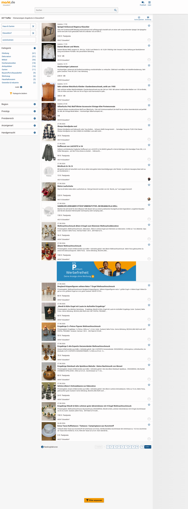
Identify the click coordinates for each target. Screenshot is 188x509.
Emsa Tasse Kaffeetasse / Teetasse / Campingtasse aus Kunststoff (85, 426)
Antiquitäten (19, 66)
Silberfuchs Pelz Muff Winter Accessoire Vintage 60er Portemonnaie (86, 106)
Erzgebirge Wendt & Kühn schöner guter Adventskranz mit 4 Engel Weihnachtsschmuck (94, 406)
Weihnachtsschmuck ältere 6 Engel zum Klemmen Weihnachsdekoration (88, 226)
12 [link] (142, 447)
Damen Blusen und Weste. (68, 47)
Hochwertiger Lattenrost (67, 66)
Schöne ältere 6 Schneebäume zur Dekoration (76, 386)
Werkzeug (19, 76)
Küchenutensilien (19, 63)
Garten (19, 69)
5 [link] (118, 447)
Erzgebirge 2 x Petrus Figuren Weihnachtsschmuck (79, 326)
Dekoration (19, 56)
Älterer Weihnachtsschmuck (69, 246)
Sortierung (148, 19)
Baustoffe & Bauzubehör (19, 73)
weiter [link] (147, 447)
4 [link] (115, 447)
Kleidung (19, 53)
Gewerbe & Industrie (19, 83)
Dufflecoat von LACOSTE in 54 (70, 146)
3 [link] (111, 447)
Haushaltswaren (19, 79)
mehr (17, 87)
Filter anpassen (95, 500)
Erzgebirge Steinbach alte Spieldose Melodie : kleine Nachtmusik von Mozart (89, 366)
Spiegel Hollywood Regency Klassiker (73, 27)
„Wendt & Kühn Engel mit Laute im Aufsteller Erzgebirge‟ (81, 306)
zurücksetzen (8, 40)
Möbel (19, 60)
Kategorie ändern (20, 93)
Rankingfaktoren (51, 447)
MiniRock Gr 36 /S (65, 166)
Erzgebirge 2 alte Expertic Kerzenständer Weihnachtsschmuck (83, 346)
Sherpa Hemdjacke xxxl (67, 126)
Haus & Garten (8, 26)
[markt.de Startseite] (8, 2)
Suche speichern (139, 19)
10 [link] (137, 447)
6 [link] (122, 447)
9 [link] (133, 447)
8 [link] (129, 447)
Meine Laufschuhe (65, 186)
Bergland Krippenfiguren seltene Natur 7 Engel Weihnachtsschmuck (86, 286)
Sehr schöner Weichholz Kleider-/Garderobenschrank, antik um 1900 (86, 86)
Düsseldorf (7, 33)
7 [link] (126, 447)
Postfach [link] (143, 5)
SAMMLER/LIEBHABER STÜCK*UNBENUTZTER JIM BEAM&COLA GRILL (87, 206)
